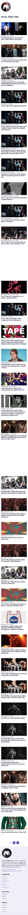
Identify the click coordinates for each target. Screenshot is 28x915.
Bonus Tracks (5, 881)
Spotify (4, 909)
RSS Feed (4, 911)
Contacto (4, 898)
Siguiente (17, 842)
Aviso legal (13, 869)
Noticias (4, 876)
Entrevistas (5, 887)
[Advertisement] (14, 263)
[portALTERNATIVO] (6, 7)
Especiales (5, 878)
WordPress (11, 871)
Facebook (4, 907)
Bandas (4, 896)
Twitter (4, 905)
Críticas (4, 885)
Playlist (4, 883)
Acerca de (4, 894)
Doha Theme (18, 871)
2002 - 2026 (6, 869)
